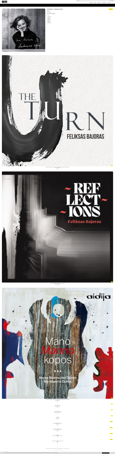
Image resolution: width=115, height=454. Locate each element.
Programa (91, 2)
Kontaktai (68, 448)
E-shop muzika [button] (104, 2)
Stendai (95, 2)
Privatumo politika (65, 448)
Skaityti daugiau (56, 452)
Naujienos (99, 2)
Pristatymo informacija (54, 448)
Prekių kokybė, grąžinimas (59, 448)
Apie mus (109, 2)
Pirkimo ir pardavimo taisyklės (49, 448)
